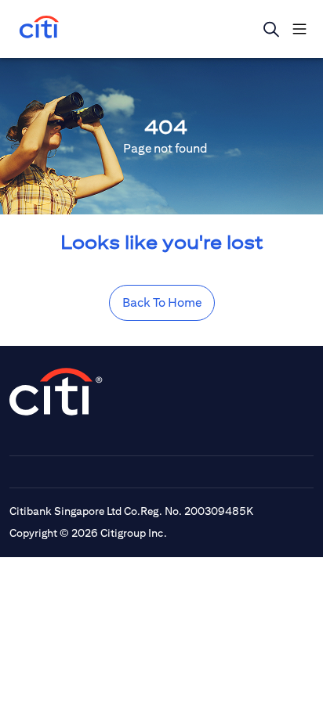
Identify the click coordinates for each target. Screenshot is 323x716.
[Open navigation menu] (299, 29)
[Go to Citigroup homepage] (56, 392)
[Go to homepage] (39, 28)
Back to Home (161, 302)
